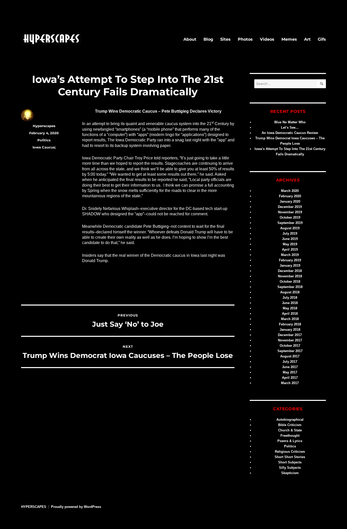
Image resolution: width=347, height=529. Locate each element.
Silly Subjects (290, 468)
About (189, 39)
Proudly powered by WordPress (76, 507)
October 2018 (290, 281)
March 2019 (290, 255)
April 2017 (290, 378)
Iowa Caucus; (44, 147)
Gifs (322, 39)
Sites (225, 39)
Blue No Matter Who (290, 122)
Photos (245, 39)
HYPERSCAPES (33, 507)
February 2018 (290, 324)
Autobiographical (290, 419)
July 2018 (289, 297)
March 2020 (290, 191)
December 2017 (290, 335)
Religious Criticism (290, 452)
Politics (44, 140)
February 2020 (290, 196)
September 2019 (290, 223)
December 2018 (290, 271)
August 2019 (289, 228)
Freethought (289, 435)
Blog (208, 39)
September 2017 (290, 351)
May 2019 (290, 244)
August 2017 (289, 356)
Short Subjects (290, 462)
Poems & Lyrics (289, 441)
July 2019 (289, 233)
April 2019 (290, 249)
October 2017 (290, 345)
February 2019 (290, 260)
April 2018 (290, 313)
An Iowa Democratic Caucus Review (290, 133)
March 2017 (290, 383)
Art (307, 39)
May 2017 (290, 372)
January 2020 (290, 201)
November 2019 (290, 212)
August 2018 (289, 292)
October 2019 (290, 217)
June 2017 (290, 367)
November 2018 (290, 276)
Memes (289, 39)
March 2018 (290, 319)
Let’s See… (290, 127)
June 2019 (290, 239)
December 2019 (290, 207)
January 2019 (290, 265)
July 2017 (289, 362)
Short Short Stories (290, 457)
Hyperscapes (44, 126)
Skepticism (290, 473)
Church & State (290, 430)
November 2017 (290, 340)
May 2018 (290, 308)
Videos (267, 39)
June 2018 (290, 303)
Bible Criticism (290, 425)
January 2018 (290, 329)
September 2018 (290, 287)
